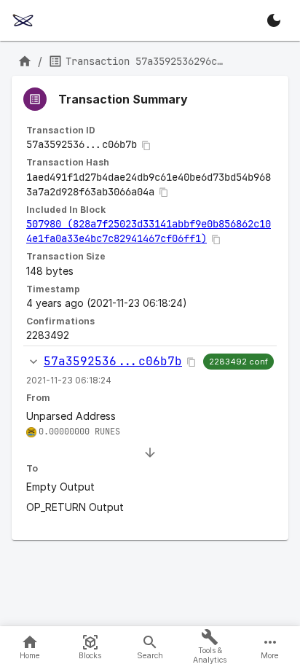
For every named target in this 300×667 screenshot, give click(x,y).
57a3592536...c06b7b (113, 361)
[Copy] (146, 145)
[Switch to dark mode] (273, 20)
